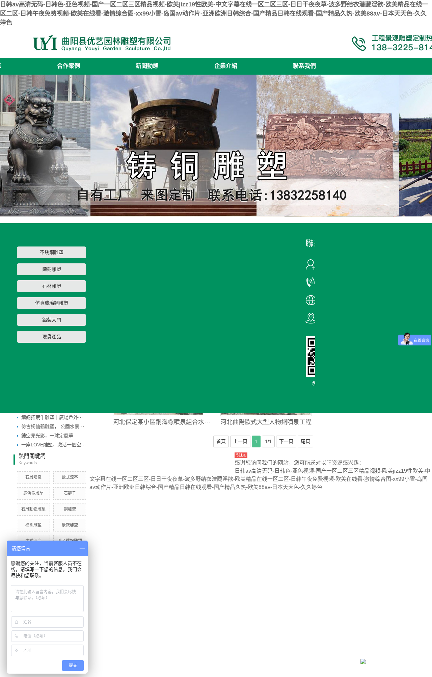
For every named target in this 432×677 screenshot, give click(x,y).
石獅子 (70, 493)
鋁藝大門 (51, 319)
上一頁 (240, 441)
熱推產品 (314, 460)
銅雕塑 (70, 509)
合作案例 (68, 66)
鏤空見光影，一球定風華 (47, 435)
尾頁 (305, 441)
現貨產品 (51, 336)
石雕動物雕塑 (33, 509)
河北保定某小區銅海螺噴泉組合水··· (161, 422)
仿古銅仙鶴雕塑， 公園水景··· (52, 426)
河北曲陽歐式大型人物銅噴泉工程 (266, 422)
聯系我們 (304, 66)
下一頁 (286, 441)
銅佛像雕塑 (33, 493)
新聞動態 (147, 66)
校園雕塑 (33, 525)
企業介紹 (225, 66)
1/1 (268, 441)
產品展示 (360, 460)
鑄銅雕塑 (51, 269)
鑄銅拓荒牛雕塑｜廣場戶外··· (52, 417)
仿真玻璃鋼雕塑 (51, 303)
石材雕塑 (51, 286)
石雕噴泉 (33, 477)
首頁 (221, 441)
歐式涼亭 (70, 477)
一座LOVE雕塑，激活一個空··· (53, 444)
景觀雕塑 (70, 525)
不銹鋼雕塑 (51, 252)
